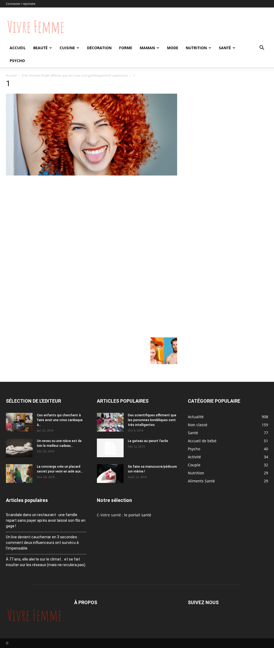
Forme (125, 47)
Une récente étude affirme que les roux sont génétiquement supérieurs (75, 75)
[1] (91, 174)
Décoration (99, 47)
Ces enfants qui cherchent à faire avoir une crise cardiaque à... (60, 420)
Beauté (40, 47)
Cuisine (67, 47)
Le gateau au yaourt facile (148, 441)
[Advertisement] (91, 217)
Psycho (17, 60)
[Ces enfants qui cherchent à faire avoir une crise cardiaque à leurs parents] (19, 422)
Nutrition (196, 47)
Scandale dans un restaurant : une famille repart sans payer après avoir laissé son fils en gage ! (45, 520)
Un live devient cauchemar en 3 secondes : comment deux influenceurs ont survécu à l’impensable (42, 542)
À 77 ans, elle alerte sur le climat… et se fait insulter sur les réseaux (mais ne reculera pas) (45, 562)
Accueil (18, 47)
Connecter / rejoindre (20, 4)
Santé (225, 47)
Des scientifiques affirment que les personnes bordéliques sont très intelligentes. (152, 420)
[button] (261, 48)
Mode (172, 47)
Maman (147, 47)
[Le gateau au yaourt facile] (110, 448)
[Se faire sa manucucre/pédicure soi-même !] (110, 473)
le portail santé (137, 514)
